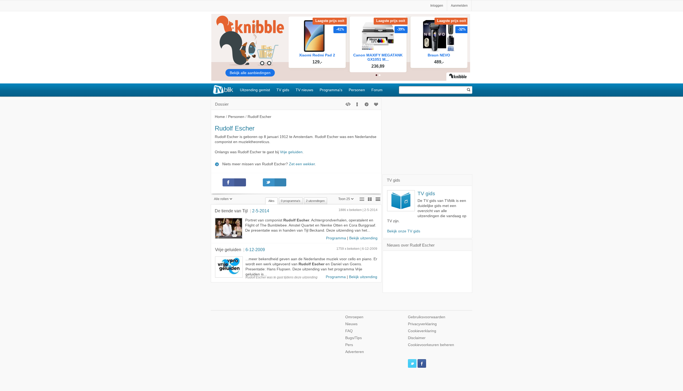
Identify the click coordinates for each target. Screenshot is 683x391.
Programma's (331, 90)
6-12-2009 (255, 249)
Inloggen (436, 5)
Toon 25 (344, 199)
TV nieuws (304, 90)
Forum (377, 90)
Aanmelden (459, 5)
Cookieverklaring (422, 331)
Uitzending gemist (255, 90)
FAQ (349, 331)
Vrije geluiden (291, 152)
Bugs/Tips (353, 338)
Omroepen (354, 317)
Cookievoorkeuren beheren (431, 345)
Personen (357, 90)
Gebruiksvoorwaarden (426, 317)
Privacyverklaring (422, 324)
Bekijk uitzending (363, 238)
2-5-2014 (260, 210)
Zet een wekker (302, 164)
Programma (336, 238)
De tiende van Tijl (231, 210)
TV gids (282, 90)
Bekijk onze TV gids (403, 231)
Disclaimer (417, 338)
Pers (349, 345)
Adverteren (354, 352)
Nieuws (351, 324)
